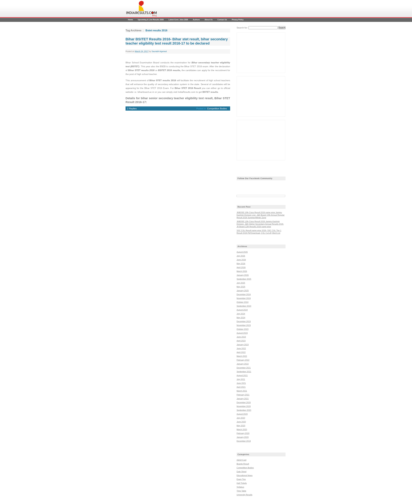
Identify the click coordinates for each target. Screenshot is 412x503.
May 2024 (241, 318)
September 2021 (244, 372)
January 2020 (243, 437)
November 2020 (244, 406)
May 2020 (241, 426)
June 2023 (241, 337)
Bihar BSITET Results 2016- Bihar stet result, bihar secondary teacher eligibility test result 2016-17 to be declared (177, 41)
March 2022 (242, 356)
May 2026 (241, 264)
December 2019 (244, 441)
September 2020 (244, 410)
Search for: (242, 27)
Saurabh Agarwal (159, 51)
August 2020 (242, 414)
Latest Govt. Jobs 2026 (178, 20)
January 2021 (243, 399)
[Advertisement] (261, 53)
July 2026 (241, 256)
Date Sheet (241, 472)
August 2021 (242, 375)
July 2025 (241, 283)
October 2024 (242, 302)
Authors (196, 20)
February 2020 (243, 433)
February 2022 (243, 360)
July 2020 (241, 418)
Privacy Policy (237, 20)
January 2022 (243, 364)
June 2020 (241, 422)
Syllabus (240, 487)
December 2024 (244, 294)
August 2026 (242, 252)
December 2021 (244, 368)
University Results (244, 495)
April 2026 (241, 267)
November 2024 (244, 298)
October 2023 (242, 329)
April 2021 (241, 387)
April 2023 (241, 341)
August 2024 (242, 310)
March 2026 (242, 271)
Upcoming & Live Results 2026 (151, 20)
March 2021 (242, 391)
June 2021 (241, 383)
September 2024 (244, 306)
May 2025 (241, 287)
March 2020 (242, 429)
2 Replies (132, 108)
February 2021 (243, 395)
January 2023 (243, 345)
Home (130, 20)
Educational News (245, 475)
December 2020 (244, 402)
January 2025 (243, 291)
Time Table (241, 491)
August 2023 (242, 333)
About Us (209, 20)
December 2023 (244, 321)
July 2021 (241, 379)
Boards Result (243, 464)
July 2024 (241, 314)
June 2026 (241, 260)
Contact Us (222, 20)
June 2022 (241, 348)
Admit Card (241, 460)
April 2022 (241, 352)
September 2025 (244, 279)
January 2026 (243, 275)
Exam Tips (241, 479)
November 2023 (244, 325)
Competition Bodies (217, 108)
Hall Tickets (242, 483)
